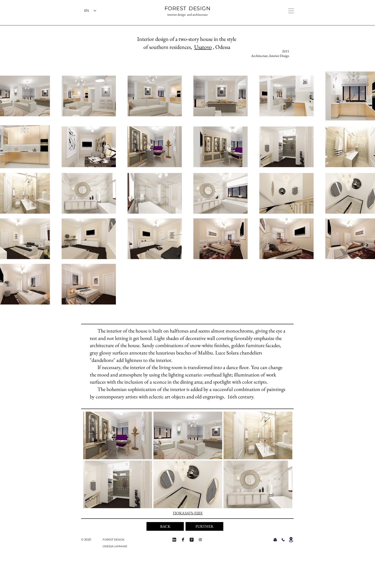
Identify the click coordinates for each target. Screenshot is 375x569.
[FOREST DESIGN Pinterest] (192, 540)
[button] (291, 11)
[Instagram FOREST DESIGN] (200, 540)
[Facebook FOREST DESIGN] (183, 540)
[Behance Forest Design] (174, 540)
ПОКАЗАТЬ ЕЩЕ (188, 513)
